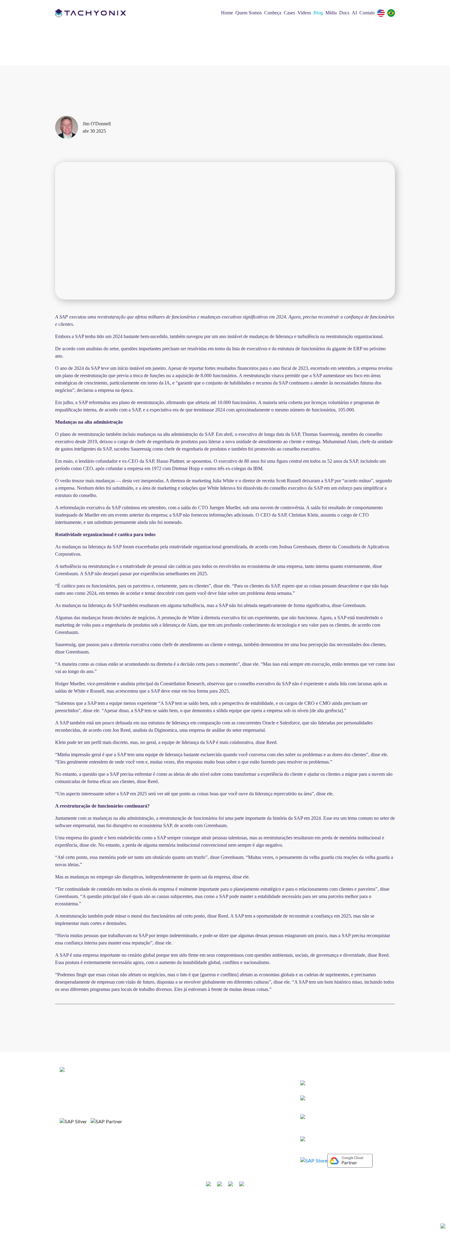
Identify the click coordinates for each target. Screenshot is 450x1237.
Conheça (272, 12)
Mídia (331, 12)
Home (227, 12)
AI (354, 12)
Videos (304, 12)
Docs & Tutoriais (196, 1155)
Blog (318, 12)
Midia (185, 1145)
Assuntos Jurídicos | (190, 1203)
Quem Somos (248, 12)
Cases (289, 12)
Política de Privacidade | (234, 1203)
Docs (344, 12)
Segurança (268, 1203)
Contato (367, 12)
